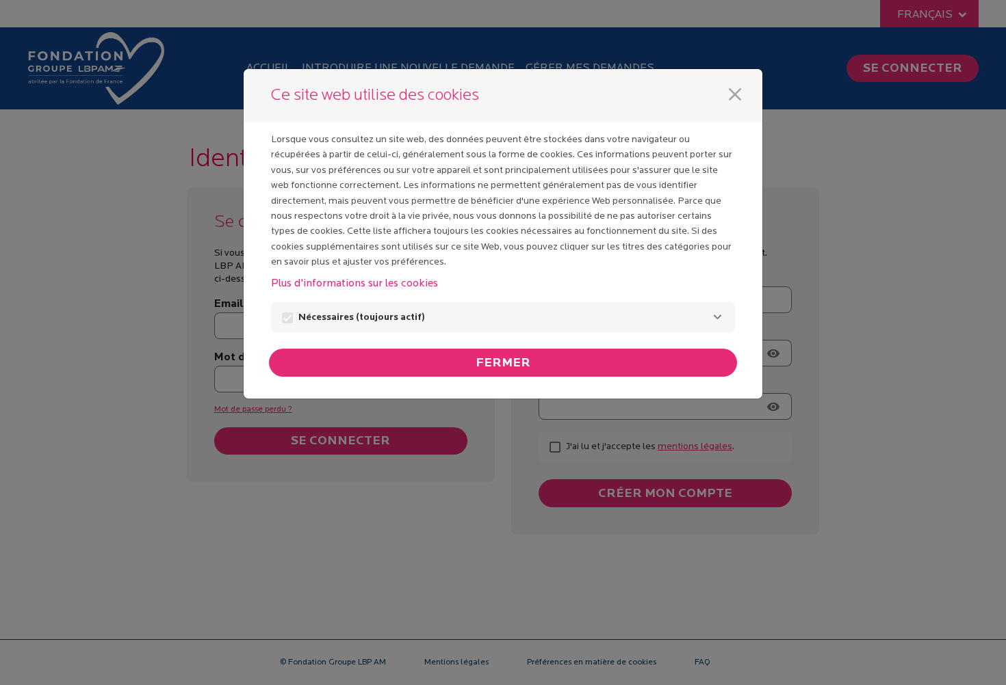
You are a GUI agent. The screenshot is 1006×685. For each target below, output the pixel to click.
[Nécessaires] (717, 317)
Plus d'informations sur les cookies (354, 283)
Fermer (503, 363)
